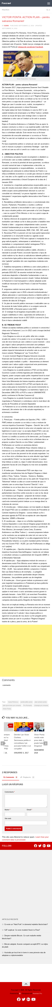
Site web (8, 818)
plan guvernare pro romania (12, 705)
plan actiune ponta (41, 702)
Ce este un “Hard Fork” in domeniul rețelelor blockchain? (26, 924)
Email (29, 810)
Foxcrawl (6, 3)
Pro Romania (27, 705)
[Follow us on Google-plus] (44, 845)
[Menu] (48, 3)
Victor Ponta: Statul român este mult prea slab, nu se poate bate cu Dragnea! (42, 740)
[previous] (3, 743)
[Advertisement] (26, 651)
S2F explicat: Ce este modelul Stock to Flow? (22, 930)
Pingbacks (28, 777)
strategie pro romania (41, 705)
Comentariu (10, 792)
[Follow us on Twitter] (39, 845)
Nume (7, 810)
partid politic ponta (26, 702)
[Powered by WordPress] (20, 993)
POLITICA (5, 10)
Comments (11, 777)
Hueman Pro (37, 993)
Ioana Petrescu (13, 702)
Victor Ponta (7, 709)
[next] (45, 743)
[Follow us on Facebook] (35, 845)
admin (6, 25)
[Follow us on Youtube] (48, 845)
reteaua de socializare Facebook (30, 47)
